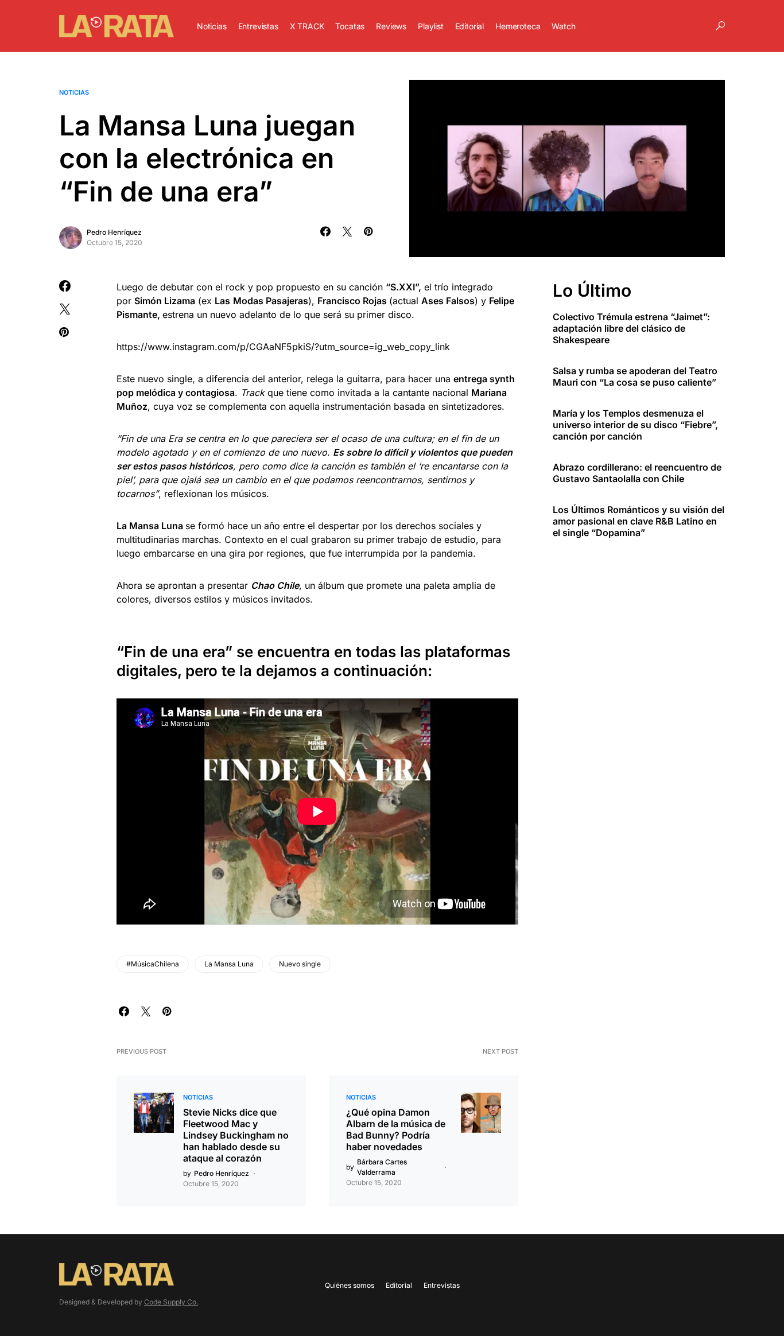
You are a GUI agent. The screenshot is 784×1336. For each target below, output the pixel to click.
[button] (720, 25)
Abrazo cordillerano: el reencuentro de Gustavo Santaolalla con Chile (637, 472)
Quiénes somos (349, 1285)
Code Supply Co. (171, 1302)
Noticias (74, 92)
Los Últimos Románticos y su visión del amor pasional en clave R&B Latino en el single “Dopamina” (638, 521)
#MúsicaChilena (152, 964)
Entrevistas (442, 1285)
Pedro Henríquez (114, 232)
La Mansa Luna (229, 964)
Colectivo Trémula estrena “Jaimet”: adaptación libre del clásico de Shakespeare (631, 328)
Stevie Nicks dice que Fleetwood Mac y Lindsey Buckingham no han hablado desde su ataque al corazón (236, 1135)
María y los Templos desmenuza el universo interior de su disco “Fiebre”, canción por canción (635, 424)
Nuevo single (300, 964)
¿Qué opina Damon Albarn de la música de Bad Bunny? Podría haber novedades (395, 1129)
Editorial (399, 1285)
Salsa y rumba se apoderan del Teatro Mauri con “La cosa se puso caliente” (635, 376)
